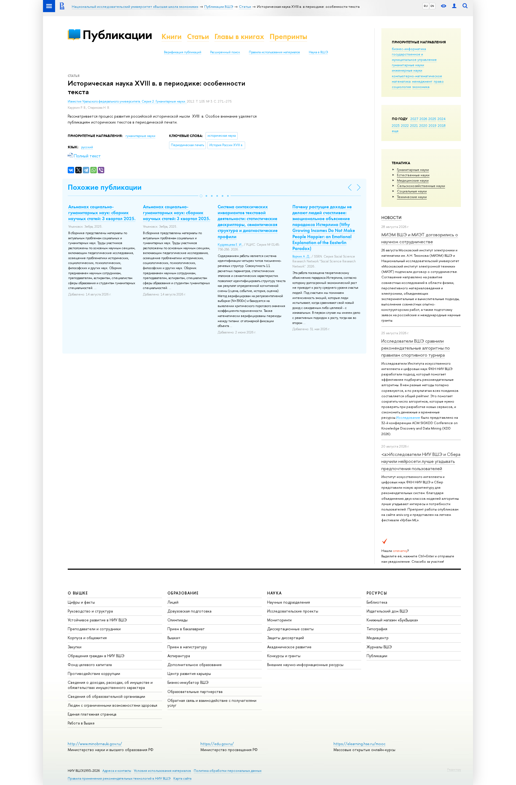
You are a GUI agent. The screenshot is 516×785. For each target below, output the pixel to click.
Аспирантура (178, 655)
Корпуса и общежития (87, 637)
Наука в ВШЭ (318, 52)
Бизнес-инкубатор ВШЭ (188, 682)
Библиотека (377, 602)
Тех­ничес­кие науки (412, 196)
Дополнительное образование (194, 664)
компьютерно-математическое (417, 75)
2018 (442, 125)
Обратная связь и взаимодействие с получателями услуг (211, 703)
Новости (391, 217)
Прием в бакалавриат (186, 628)
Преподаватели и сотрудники (94, 628)
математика (401, 81)
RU (426, 6)
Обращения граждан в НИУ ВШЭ (96, 655)
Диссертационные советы (290, 628)
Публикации (117, 34)
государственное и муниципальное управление (414, 57)
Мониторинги (279, 619)
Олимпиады (177, 619)
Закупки (74, 646)
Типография (377, 628)
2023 (396, 125)
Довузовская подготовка (189, 611)
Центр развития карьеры (189, 673)
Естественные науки (413, 175)
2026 (423, 118)
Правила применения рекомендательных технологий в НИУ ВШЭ (119, 778)
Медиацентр (378, 637)
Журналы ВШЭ (379, 646)
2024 (442, 118)
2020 (423, 125)
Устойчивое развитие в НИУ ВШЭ (97, 619)
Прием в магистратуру (187, 646)
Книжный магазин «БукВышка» (392, 619)
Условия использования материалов (162, 770)
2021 (414, 125)
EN (432, 6)
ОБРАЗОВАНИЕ (183, 593)
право (439, 81)
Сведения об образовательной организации (106, 696)
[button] (201, 196)
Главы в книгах (239, 36)
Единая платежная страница (92, 714)
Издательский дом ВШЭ (387, 611)
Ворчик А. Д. (301, 256)
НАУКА (274, 593)
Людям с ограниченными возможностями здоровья (112, 705)
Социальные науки (412, 191)
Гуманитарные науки (413, 169)
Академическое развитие (289, 646)
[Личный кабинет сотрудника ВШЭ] (454, 6)
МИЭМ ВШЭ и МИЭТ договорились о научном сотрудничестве (419, 238)
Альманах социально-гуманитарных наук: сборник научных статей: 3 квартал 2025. (101, 212)
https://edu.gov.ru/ (217, 743)
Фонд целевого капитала (90, 664)
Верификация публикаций (182, 52)
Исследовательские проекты (292, 611)
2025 (432, 118)
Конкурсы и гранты (283, 655)
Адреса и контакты (116, 770)
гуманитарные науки (408, 64)
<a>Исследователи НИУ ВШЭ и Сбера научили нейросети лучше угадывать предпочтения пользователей (420, 461)
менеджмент (422, 81)
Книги (172, 36)
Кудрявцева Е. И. (230, 244)
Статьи (198, 36)
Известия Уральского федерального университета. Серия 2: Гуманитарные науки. (127, 101)
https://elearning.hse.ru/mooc (359, 743)
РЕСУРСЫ (377, 593)
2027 (414, 118)
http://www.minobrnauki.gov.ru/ (95, 743)
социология (401, 86)
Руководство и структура (90, 611)
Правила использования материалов (274, 52)
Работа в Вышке (81, 723)
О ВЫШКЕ (78, 593)
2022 (405, 125)
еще (395, 130)
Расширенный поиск (225, 52)
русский (87, 147)
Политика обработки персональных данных (227, 770)
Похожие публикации (105, 187)
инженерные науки (407, 70)
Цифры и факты (81, 602)
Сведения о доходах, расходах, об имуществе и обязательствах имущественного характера (110, 685)
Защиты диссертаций (285, 637)
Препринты (288, 36)
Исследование (408, 417)
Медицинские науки (413, 180)
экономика (420, 86)
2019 (432, 125)
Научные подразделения (288, 602)
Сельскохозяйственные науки (421, 185)
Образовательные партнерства (195, 691)
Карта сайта (182, 778)
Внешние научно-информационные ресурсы (305, 664)
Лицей (172, 602)
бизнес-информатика (409, 48)
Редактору (454, 769)
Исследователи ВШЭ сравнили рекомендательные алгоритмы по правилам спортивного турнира (415, 348)
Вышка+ (174, 637)
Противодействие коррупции (94, 673)
